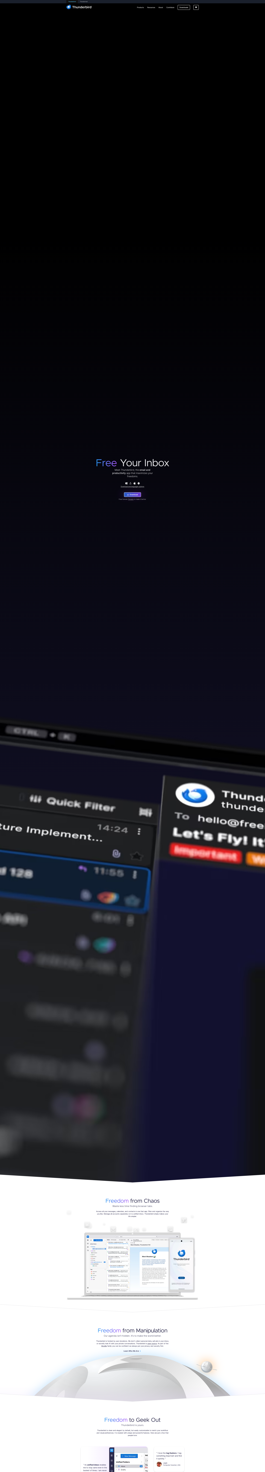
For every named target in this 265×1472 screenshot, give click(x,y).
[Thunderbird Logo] (79, 7)
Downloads (183, 7)
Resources (151, 7)
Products (140, 7)
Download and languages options (132, 486)
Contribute (170, 7)
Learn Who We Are (131, 1351)
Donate (130, 499)
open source (152, 1344)
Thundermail (84, 1)
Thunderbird (72, 1)
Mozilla (104, 1346)
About (160, 7)
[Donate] (196, 7)
